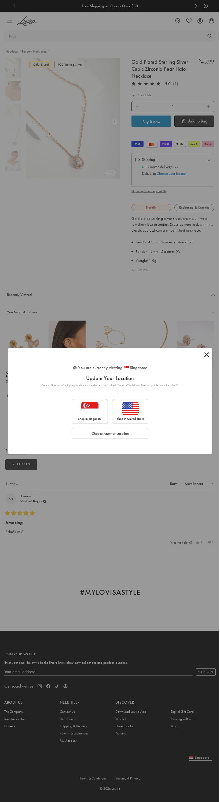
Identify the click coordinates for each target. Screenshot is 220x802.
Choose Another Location (110, 433)
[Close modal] (206, 354)
